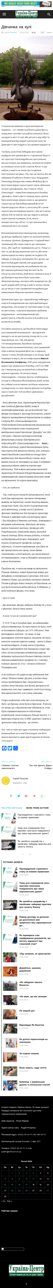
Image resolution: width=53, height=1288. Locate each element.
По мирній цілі (27, 1010)
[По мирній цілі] (10, 1014)
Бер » (9, 1201)
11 (33, 1179)
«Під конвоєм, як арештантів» (35, 953)
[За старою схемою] (10, 1057)
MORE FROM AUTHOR (37, 808)
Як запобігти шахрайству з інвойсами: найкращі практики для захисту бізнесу (34, 844)
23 (19, 1191)
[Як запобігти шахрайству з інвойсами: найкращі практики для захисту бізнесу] (8, 845)
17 (26, 1185)
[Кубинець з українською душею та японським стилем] (10, 1085)
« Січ (3, 1201)
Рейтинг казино (9, 1210)
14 (5, 1185)
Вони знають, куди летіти (32, 1067)
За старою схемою (29, 1053)
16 (19, 1185)
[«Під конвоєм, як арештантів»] (10, 957)
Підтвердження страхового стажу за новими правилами (34, 816)
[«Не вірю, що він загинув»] (10, 1000)
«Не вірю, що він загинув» (33, 996)
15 (12, 1185)
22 (12, 1191)
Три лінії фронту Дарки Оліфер (40, 767)
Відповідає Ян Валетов (31, 1025)
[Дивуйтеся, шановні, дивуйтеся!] (10, 972)
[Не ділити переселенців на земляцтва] (10, 1043)
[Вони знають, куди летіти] (10, 1071)
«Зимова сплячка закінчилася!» (9, 767)
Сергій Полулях (10, 32)
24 (26, 1191)
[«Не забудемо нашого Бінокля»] (10, 986)
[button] (49, 14)
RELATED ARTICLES (11, 808)
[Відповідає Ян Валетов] (10, 1029)
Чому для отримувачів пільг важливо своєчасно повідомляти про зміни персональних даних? (34, 831)
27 (48, 1191)
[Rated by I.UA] (12, 1250)
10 (26, 1179)
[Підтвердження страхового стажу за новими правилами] (8, 818)
